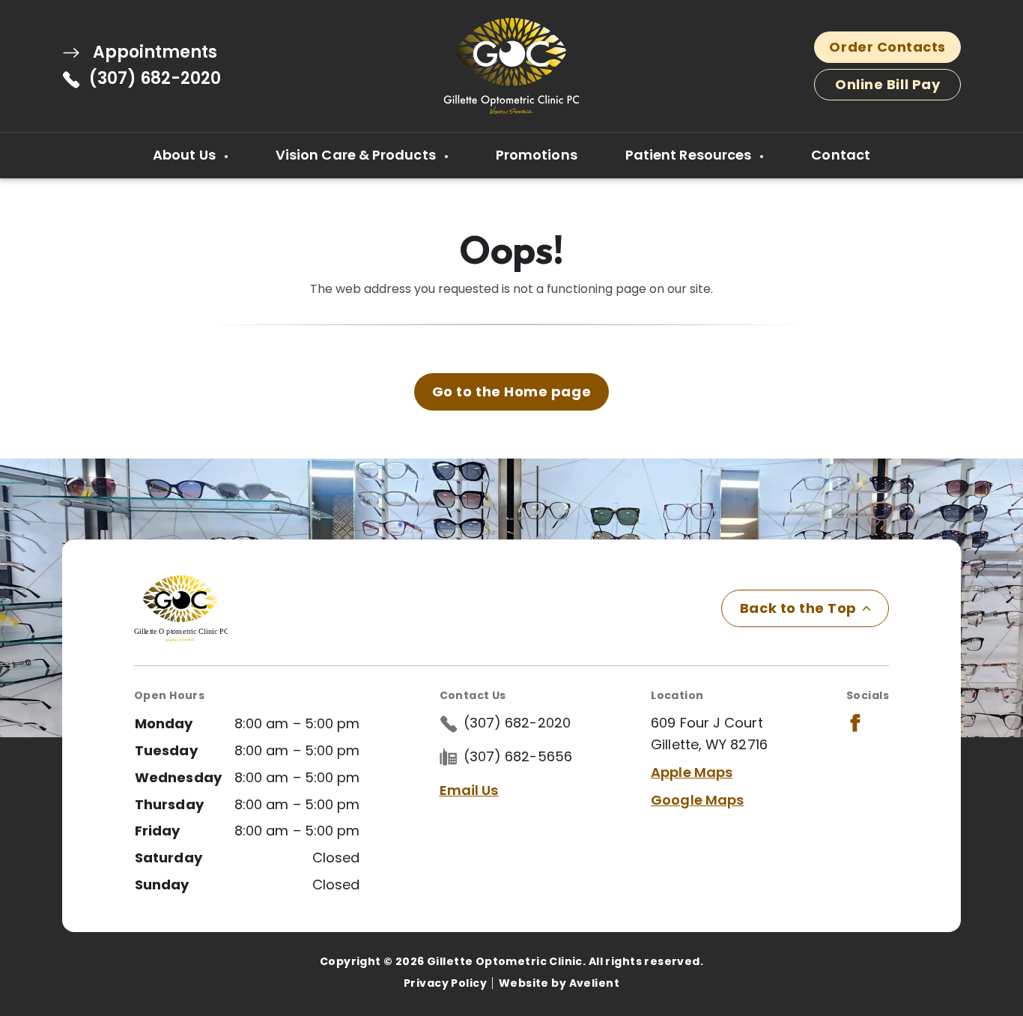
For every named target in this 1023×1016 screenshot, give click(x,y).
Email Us (469, 790)
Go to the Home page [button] (511, 391)
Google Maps (697, 799)
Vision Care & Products (357, 154)
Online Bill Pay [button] (887, 84)
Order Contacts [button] (887, 46)
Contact (840, 154)
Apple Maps (691, 772)
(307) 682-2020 (155, 78)
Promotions (536, 154)
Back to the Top (798, 608)
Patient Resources (690, 154)
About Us (186, 154)
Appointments (153, 52)
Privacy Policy (445, 983)
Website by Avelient (559, 983)
